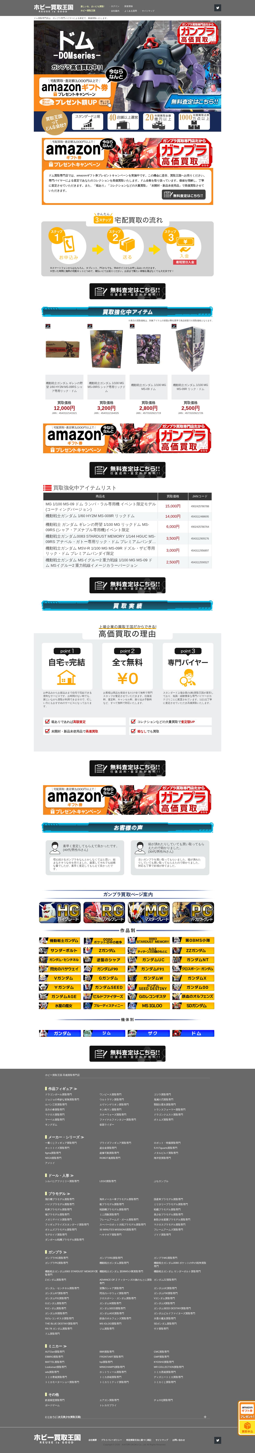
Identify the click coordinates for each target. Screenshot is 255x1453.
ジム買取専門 (107, 1328)
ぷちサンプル (161, 1181)
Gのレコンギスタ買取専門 (59, 1318)
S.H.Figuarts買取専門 (165, 1147)
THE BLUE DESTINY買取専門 (61, 1323)
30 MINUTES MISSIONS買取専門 (118, 1229)
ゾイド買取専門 (162, 1234)
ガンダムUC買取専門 (165, 1288)
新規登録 (128, 6)
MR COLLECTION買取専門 (169, 1367)
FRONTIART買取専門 (111, 1356)
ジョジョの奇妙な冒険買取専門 (62, 1099)
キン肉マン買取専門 (110, 1109)
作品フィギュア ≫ (62, 1089)
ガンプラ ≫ (57, 1252)
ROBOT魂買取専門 (110, 1158)
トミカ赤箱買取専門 (110, 1377)
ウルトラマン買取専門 (112, 1099)
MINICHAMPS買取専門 (112, 1367)
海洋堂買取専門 (162, 1158)
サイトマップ (148, 11)
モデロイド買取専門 (56, 1234)
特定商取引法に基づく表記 (138, 1440)
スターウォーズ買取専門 (113, 1114)
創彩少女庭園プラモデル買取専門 (172, 1219)
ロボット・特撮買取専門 (167, 1142)
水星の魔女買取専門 (165, 1318)
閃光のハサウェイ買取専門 (114, 1293)
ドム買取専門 (52, 1333)
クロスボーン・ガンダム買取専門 (118, 1298)
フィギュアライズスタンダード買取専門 (67, 1224)
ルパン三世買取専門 (56, 1104)
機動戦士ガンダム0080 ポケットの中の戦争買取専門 (180, 1264)
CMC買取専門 (161, 1351)
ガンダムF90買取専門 (166, 1293)
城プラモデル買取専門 (57, 1214)
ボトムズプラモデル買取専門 (61, 1229)
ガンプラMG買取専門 (165, 1257)
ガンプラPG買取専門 (56, 1262)
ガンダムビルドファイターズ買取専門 (174, 1313)
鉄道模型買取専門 (55, 1400)
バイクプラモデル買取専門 (59, 1204)
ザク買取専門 (161, 1328)
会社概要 (92, 1440)
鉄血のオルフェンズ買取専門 (115, 1318)
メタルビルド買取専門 (166, 1153)
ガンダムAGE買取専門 (112, 1313)
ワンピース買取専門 (110, 1094)
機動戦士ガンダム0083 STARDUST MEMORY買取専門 (71, 1273)
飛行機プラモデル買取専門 (59, 1199)
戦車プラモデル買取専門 (58, 1209)
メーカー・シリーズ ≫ (66, 1137)
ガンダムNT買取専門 (56, 1293)
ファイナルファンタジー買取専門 (118, 1119)
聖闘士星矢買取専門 (165, 1104)
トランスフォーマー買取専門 (169, 1109)
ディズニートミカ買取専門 (168, 1377)
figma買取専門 (53, 1153)
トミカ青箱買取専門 (56, 1377)
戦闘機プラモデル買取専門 (114, 1209)
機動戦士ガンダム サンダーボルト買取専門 (177, 1271)
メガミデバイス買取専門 (58, 1219)
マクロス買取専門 (55, 1114)
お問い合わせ (178, 1440)
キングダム (51, 1124)
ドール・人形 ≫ (61, 1175)
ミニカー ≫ (57, 1346)
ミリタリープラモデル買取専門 (171, 1204)
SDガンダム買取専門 (165, 1323)
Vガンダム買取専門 (164, 1298)
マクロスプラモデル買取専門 (169, 1224)
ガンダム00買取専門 (56, 1313)
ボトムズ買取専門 (163, 1119)
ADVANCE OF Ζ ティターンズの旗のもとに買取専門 (126, 1281)
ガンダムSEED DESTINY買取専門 (172, 1308)
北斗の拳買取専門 (55, 1109)
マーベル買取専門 (55, 1119)
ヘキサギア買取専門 (110, 1234)
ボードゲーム (52, 1405)
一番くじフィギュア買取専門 (61, 1142)
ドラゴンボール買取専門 (58, 1094)
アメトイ (50, 1163)
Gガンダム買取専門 (55, 1303)
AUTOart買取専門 (55, 1351)
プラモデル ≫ (59, 1194)
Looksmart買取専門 (55, 1367)
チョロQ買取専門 (163, 1400)
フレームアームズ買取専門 (168, 1229)
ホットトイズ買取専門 (57, 1147)
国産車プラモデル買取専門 (168, 1199)
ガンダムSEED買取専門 (112, 1308)
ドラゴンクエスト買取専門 (168, 1114)
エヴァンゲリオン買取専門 (114, 1104)
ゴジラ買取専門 (162, 1094)
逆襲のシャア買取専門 (112, 1288)
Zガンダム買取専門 (55, 1279)
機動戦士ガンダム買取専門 (114, 1262)
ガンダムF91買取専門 (57, 1298)
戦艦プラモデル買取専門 (167, 1209)
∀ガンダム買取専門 (55, 1308)
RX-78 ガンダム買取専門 (58, 1328)
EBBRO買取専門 (54, 1356)
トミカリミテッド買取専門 (114, 1382)
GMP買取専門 (161, 1356)
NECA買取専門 (53, 1158)
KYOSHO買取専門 (164, 1362)
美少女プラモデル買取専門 (168, 1214)
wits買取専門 (52, 1372)
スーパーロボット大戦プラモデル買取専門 (123, 1224)
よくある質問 (130, 11)
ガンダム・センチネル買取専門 (62, 1288)
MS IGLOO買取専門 (110, 1323)
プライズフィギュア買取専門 (115, 1142)
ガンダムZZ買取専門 (165, 1279)
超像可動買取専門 (109, 1153)
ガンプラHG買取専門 (56, 1257)
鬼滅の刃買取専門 (163, 1099)
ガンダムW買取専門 (110, 1303)
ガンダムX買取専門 (164, 1303)
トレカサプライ (108, 1405)
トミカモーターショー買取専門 (62, 1382)
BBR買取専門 (107, 1351)
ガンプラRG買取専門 (111, 1257)
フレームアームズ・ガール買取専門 (119, 1219)
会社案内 (115, 11)
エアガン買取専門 (109, 1400)
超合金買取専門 (108, 1147)
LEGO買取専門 (108, 1181)
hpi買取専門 (106, 1362)
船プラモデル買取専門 (112, 1204)
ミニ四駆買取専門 (109, 1214)
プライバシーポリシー (111, 1440)
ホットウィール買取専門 (113, 1372)
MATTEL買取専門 (54, 1362)
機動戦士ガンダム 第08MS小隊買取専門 (121, 1271)
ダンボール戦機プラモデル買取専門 (64, 1239)
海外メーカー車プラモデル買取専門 (119, 1199)
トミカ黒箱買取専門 (165, 1372)
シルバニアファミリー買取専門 (62, 1181)
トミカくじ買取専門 (165, 1382)
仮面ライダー (107, 1124)
